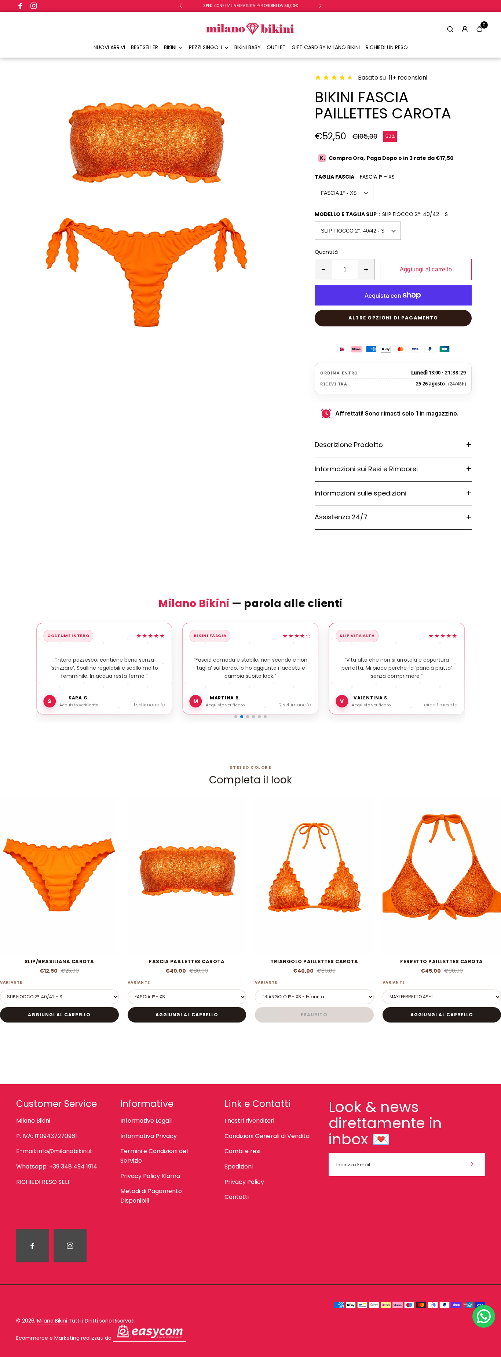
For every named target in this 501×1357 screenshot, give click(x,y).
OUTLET (276, 47)
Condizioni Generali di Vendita (267, 1136)
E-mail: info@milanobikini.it (54, 1151)
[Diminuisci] (323, 269)
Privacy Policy (244, 1182)
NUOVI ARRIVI (109, 47)
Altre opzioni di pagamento (393, 317)
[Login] (464, 28)
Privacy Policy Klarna (150, 1176)
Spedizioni (238, 1166)
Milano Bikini (33, 1120)
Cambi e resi (242, 1151)
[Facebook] (20, 5)
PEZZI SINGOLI (205, 47)
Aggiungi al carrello (59, 1015)
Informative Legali (146, 1120)
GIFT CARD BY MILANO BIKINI (326, 47)
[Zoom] (281, 68)
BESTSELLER (144, 47)
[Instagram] (33, 5)
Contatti (236, 1197)
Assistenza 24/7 (341, 517)
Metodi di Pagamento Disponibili (151, 1196)
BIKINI (170, 47)
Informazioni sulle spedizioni (360, 493)
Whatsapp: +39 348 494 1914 (56, 1166)
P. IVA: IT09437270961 (46, 1136)
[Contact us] (483, 1316)
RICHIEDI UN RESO (387, 47)
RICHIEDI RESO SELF (43, 1182)
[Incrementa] (366, 269)
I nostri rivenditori (249, 1120)
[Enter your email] (471, 1164)
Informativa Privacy (148, 1136)
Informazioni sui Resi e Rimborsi (366, 468)
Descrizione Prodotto (349, 444)
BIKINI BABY (247, 47)
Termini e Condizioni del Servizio (154, 1156)
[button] (181, 6)
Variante (11, 982)
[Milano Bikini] (250, 39)
